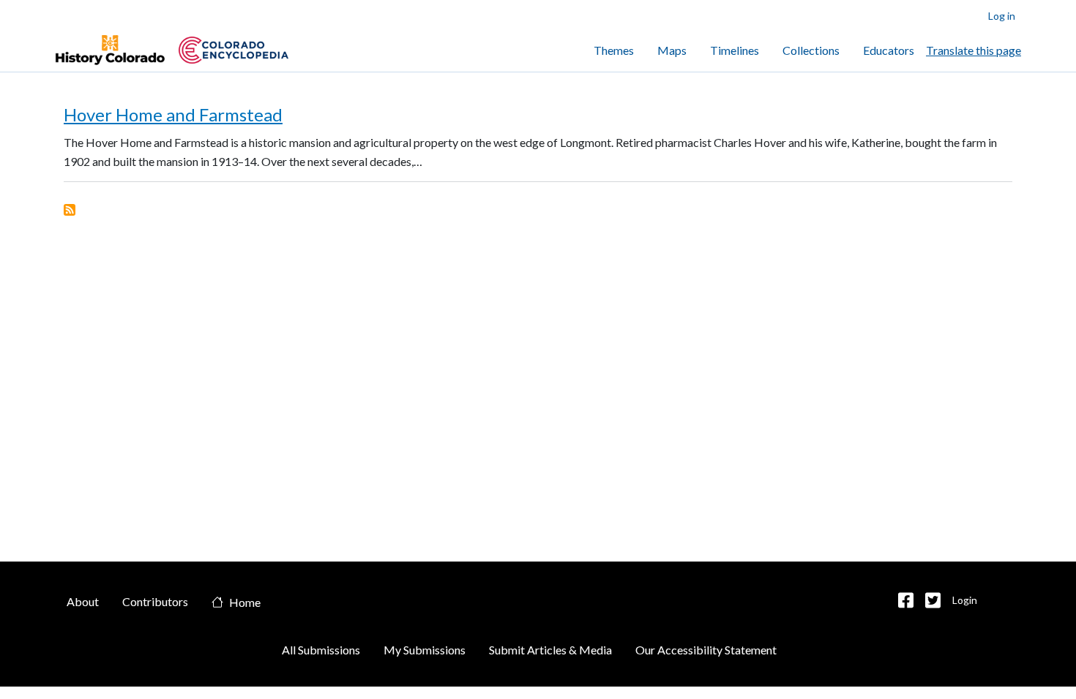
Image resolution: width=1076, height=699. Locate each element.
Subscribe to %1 (69, 210)
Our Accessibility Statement (706, 650)
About (83, 601)
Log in (1001, 16)
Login (964, 600)
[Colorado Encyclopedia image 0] (110, 50)
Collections (811, 50)
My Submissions (425, 650)
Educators (888, 50)
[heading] (233, 50)
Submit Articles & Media (550, 650)
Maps (672, 50)
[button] (906, 600)
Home (245, 603)
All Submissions (321, 650)
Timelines (734, 50)
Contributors (155, 601)
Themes (614, 50)
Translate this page (973, 50)
